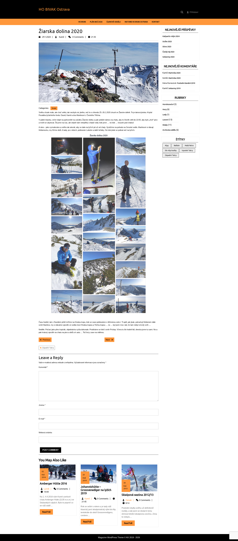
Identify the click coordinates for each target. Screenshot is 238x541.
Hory (165, 109)
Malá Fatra (189, 145)
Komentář (43, 367)
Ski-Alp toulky (171, 150)
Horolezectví (168, 104)
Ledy (164, 115)
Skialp (54, 108)
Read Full (47, 513)
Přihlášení (194, 12)
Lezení (165, 120)
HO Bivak (82, 22)
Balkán (177, 145)
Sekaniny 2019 (174, 88)
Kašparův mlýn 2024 (171, 36)
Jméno (42, 405)
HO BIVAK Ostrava (54, 9)
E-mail (42, 419)
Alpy (167, 145)
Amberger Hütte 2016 (53, 483)
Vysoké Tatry (187, 150)
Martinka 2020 (174, 73)
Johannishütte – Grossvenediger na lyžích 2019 (96, 490)
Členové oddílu (113, 22)
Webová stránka (45, 432)
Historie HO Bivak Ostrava (136, 22)
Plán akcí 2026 (96, 22)
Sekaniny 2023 (169, 57)
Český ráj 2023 (168, 52)
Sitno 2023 (167, 46)
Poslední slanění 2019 (186, 83)
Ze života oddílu (169, 130)
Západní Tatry (48, 348)
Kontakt (156, 22)
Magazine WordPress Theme (111, 537)
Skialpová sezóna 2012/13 (137, 494)
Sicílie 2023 (167, 41)
